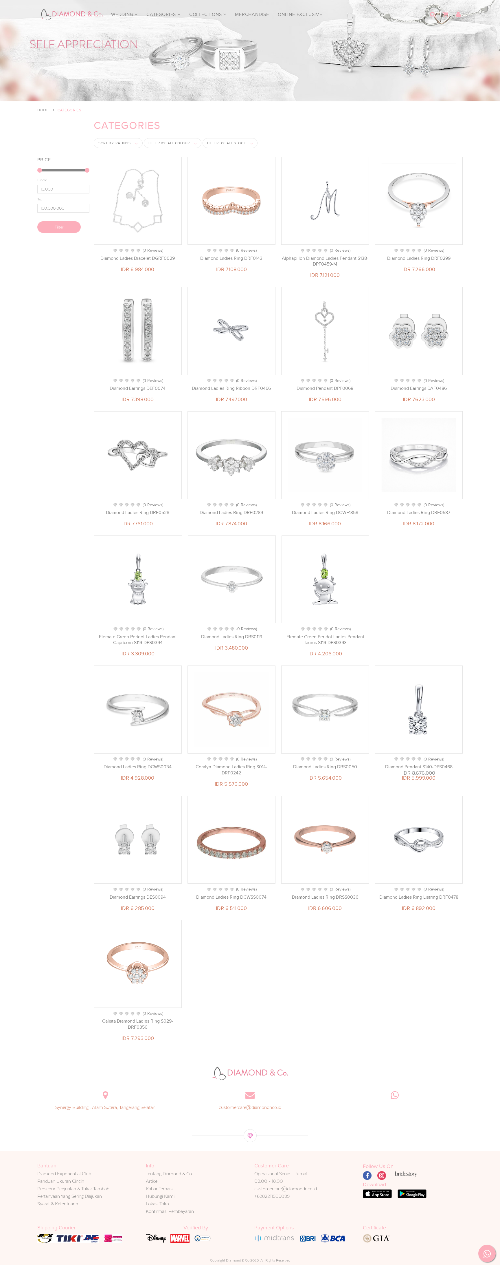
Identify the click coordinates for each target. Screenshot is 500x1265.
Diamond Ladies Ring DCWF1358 (325, 512)
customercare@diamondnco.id (250, 1107)
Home (43, 110)
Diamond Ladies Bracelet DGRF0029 (137, 258)
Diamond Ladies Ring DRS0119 (231, 636)
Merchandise (252, 14)
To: (39, 199)
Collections (206, 14)
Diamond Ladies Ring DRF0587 (418, 512)
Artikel (152, 1181)
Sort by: (114, 143)
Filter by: (169, 143)
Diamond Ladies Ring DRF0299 (419, 258)
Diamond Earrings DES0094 (138, 897)
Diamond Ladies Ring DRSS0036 (325, 897)
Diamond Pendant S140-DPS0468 (419, 766)
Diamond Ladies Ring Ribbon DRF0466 (231, 388)
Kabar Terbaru (159, 1188)
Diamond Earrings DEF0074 (138, 388)
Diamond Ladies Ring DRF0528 (137, 512)
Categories (161, 14)
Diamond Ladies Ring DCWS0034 (138, 766)
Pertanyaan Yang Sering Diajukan (69, 1196)
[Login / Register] (458, 14)
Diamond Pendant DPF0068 (325, 388)
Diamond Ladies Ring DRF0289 (231, 512)
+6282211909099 (272, 1196)
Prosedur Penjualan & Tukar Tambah (73, 1188)
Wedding (123, 14)
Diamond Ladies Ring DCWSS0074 (231, 897)
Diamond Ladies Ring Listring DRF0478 (418, 897)
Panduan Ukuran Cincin (60, 1181)
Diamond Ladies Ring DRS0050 (325, 766)
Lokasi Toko (157, 1203)
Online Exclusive (300, 14)
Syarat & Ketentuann (57, 1203)
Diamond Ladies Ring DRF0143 (231, 258)
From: (42, 180)
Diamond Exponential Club (64, 1173)
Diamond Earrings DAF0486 (419, 388)
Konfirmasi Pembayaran (170, 1211)
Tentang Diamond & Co (169, 1173)
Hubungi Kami (160, 1196)
